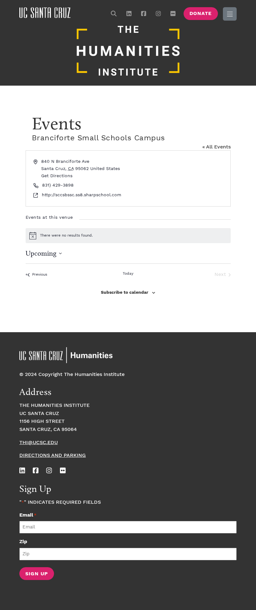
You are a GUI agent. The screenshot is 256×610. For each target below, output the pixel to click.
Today (128, 273)
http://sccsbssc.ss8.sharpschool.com (81, 195)
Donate (201, 13)
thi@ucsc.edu (38, 442)
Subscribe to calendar (124, 292)
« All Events (216, 147)
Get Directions (56, 176)
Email (28, 515)
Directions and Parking (52, 455)
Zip (23, 541)
